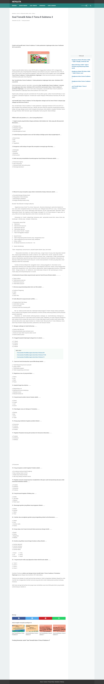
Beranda (14, 5)
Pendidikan (42, 5)
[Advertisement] (39, 33)
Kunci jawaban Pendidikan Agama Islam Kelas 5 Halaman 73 (30, 357)
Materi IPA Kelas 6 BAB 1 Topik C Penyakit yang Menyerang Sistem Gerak (80, 66)
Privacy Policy (51, 681)
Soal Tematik (33, 5)
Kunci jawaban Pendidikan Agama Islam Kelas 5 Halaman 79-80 (31, 355)
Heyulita (16, 1)
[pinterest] (45, 618)
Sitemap (62, 681)
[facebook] (18, 618)
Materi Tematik (23, 5)
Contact (45, 681)
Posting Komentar (26, 20)
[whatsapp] (59, 618)
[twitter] (32, 618)
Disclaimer (57, 681)
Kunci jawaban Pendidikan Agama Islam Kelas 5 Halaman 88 (30, 352)
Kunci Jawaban (52, 5)
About (41, 681)
